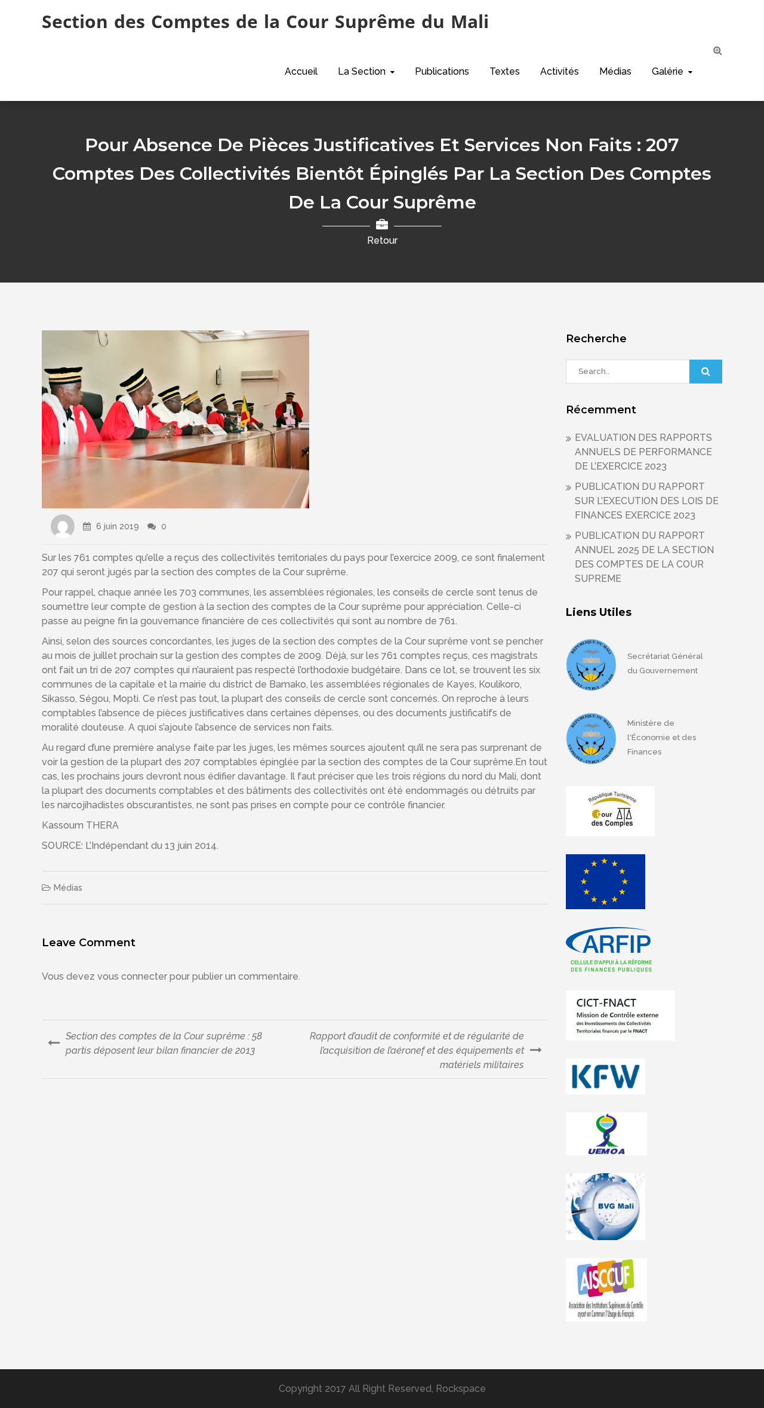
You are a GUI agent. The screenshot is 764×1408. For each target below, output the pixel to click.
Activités (559, 71)
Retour (382, 240)
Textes (504, 71)
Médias (615, 71)
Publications (442, 71)
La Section (362, 71)
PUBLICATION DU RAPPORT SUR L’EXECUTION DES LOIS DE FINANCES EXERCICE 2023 (647, 501)
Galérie (667, 71)
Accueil (301, 71)
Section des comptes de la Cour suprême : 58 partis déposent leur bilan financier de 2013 (164, 1043)
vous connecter (132, 976)
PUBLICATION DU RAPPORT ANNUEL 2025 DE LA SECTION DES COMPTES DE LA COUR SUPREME (644, 557)
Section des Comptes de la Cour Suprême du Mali (265, 21)
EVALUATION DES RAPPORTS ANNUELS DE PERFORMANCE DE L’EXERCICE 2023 (643, 452)
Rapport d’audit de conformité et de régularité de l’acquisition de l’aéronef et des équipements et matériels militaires (417, 1050)
